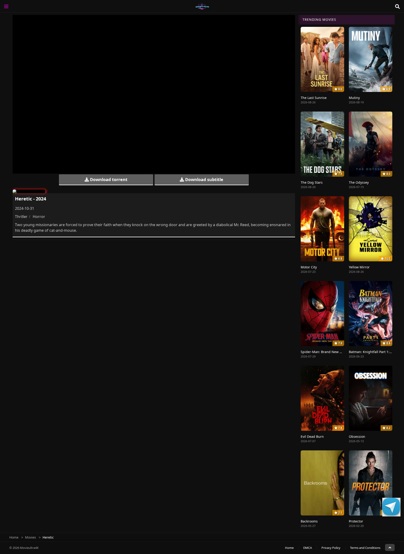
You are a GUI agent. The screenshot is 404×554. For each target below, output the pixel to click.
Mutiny (354, 97)
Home (13, 537)
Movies (30, 537)
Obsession (357, 436)
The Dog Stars (312, 182)
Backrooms (309, 521)
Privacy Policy (330, 548)
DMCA (307, 548)
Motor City (309, 267)
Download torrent (108, 179)
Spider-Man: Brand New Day (323, 352)
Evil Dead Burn (312, 436)
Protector (356, 521)
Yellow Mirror (359, 267)
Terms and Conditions (365, 548)
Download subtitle (203, 179)
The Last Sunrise (314, 97)
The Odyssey (359, 182)
